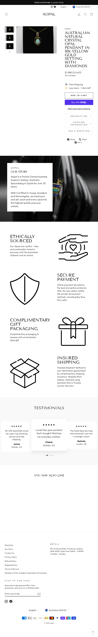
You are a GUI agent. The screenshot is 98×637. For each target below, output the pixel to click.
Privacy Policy (11, 557)
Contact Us (9, 553)
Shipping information (79, 123)
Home (67, 29)
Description (79, 116)
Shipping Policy (11, 565)
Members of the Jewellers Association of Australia (26, 573)
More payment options (79, 108)
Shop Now (9, 545)
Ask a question (79, 131)
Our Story (9, 549)
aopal (49, 14)
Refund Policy (10, 561)
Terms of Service (12, 569)
